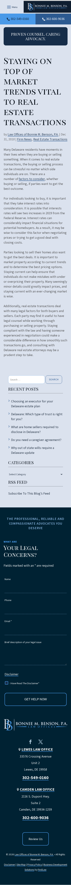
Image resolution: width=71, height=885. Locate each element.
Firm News (24, 139)
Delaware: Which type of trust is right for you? (36, 416)
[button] (11, 7)
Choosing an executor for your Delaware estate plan (32, 403)
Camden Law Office (37, 789)
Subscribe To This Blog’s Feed (29, 493)
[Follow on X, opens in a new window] (40, 742)
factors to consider (32, 179)
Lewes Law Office (37, 749)
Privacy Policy (34, 864)
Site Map (21, 864)
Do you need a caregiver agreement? (36, 440)
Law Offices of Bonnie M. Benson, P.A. (33, 134)
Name (8, 579)
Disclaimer (11, 674)
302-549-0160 (20, 19)
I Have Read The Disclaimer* (24, 683)
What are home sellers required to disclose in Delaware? (34, 429)
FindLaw (42, 869)
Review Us (36, 839)
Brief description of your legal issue (23, 642)
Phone (8, 600)
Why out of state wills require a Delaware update (32, 450)
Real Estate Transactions (50, 139)
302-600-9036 (55, 19)
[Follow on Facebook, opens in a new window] (30, 742)
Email (8, 621)
